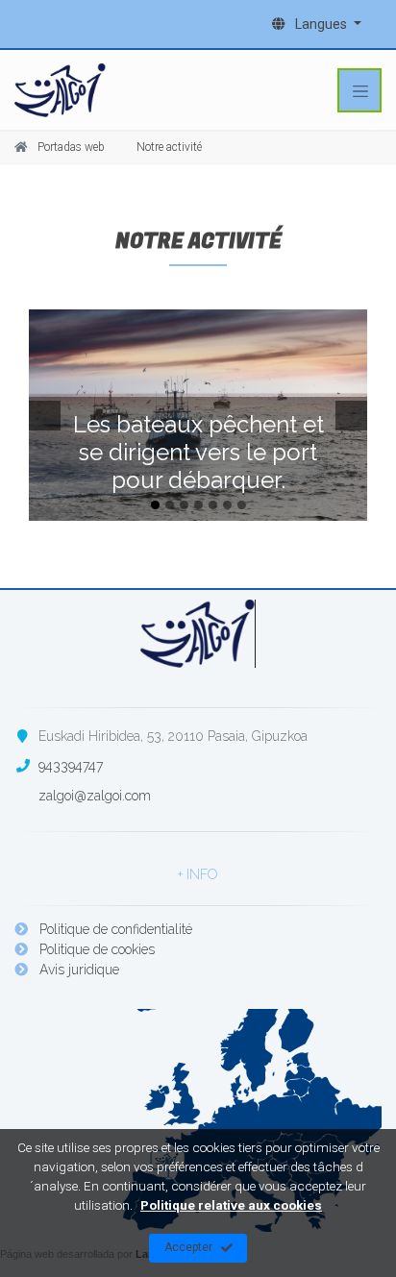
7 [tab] (241, 505)
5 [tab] (213, 505)
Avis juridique (77, 969)
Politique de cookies (95, 949)
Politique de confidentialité (114, 929)
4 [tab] (198, 505)
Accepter (188, 1247)
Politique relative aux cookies (231, 1205)
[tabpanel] (198, 415)
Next (353, 415)
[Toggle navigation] (359, 90)
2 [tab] (169, 505)
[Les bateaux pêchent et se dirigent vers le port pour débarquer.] (198, 415)
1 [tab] (155, 505)
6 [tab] (227, 505)
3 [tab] (184, 505)
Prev (42, 415)
